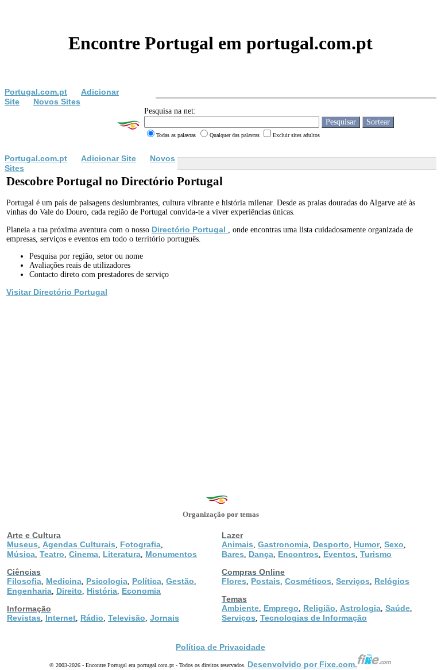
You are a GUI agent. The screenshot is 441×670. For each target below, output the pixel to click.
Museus (22, 544)
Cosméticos (308, 581)
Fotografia (140, 544)
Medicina (64, 581)
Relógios (391, 581)
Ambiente (240, 608)
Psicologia (106, 581)
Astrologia (360, 608)
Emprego (281, 608)
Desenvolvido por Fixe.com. (302, 664)
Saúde (397, 608)
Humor (367, 544)
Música (21, 554)
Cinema (83, 554)
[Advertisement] (220, 384)
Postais (265, 581)
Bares (233, 554)
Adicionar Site (108, 158)
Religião (319, 608)
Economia (141, 590)
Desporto (331, 544)
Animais (237, 544)
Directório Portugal (190, 229)
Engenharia (29, 590)
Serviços (353, 581)
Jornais (164, 617)
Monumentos (171, 554)
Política (146, 581)
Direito (69, 590)
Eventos (339, 554)
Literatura (122, 554)
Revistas (24, 617)
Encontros (298, 554)
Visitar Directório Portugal (56, 292)
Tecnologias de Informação (313, 617)
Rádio (91, 617)
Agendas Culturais (78, 544)
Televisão (126, 617)
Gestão (180, 581)
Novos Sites (56, 101)
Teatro (52, 554)
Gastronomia (283, 544)
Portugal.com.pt (36, 91)
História (102, 590)
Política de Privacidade (220, 647)
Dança (261, 554)
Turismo (376, 554)
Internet (60, 617)
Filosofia (24, 581)
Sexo (394, 544)
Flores (234, 581)
